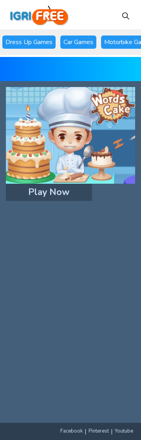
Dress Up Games (28, 42)
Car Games (78, 42)
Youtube (124, 431)
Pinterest (99, 431)
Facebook (71, 431)
